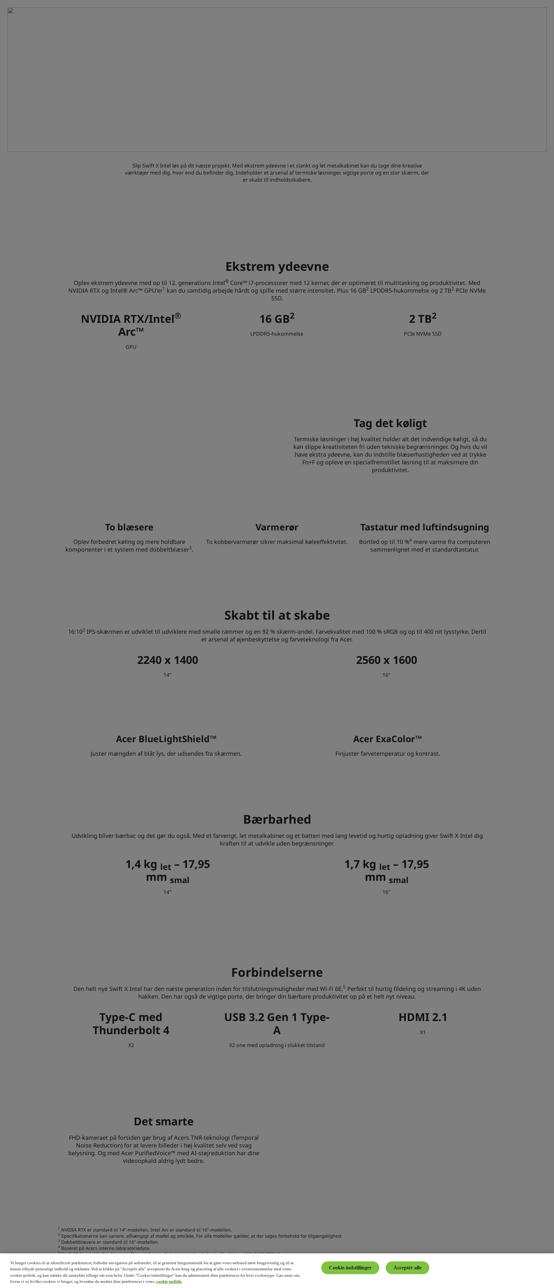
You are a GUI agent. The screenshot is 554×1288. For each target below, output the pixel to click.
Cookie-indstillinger (350, 1267)
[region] (277, 1270)
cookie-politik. (169, 1281)
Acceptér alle (407, 1267)
